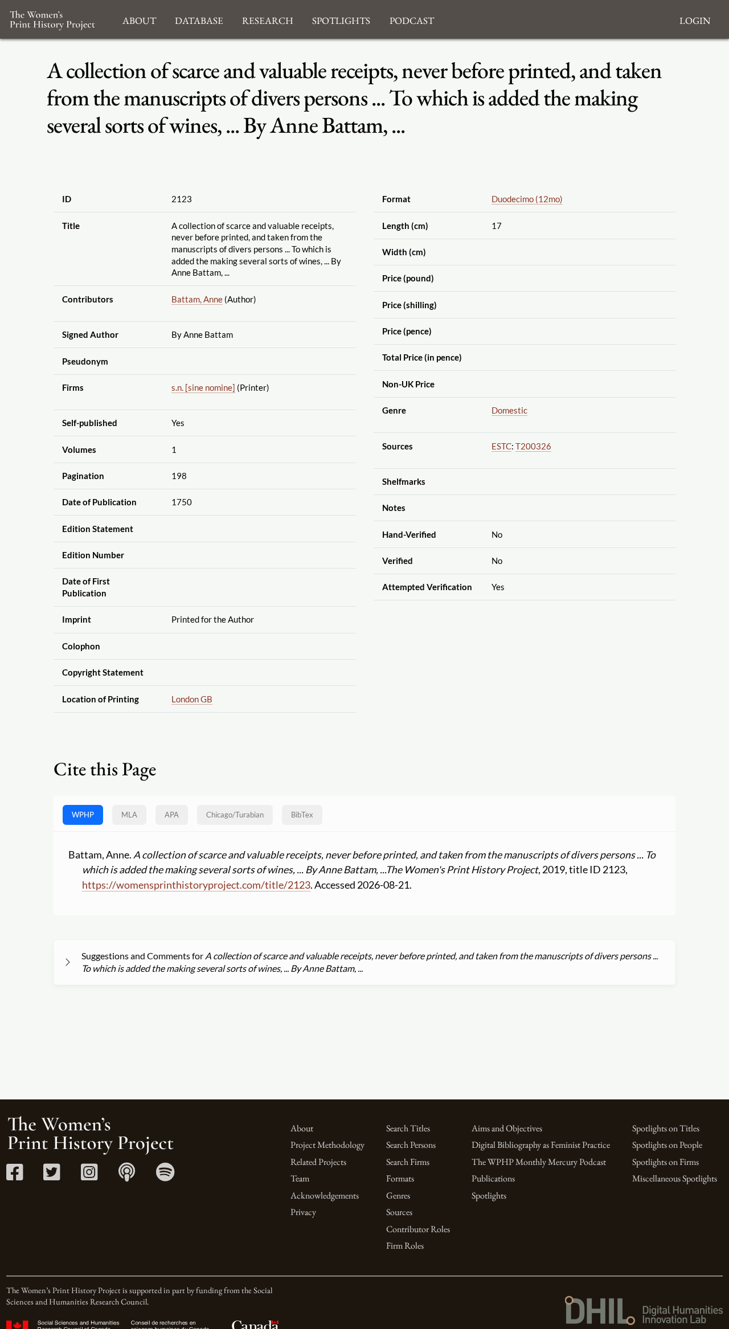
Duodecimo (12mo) (527, 199)
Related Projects (318, 1162)
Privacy (303, 1212)
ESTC (501, 446)
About (301, 1128)
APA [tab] (172, 814)
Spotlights (489, 1195)
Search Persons (411, 1145)
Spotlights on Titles (665, 1128)
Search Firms (407, 1162)
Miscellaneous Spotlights (674, 1178)
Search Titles (408, 1128)
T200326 (533, 446)
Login (694, 19)
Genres (398, 1195)
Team (299, 1178)
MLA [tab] (129, 814)
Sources (399, 1212)
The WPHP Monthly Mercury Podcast (539, 1162)
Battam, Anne (197, 299)
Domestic (509, 410)
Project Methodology (327, 1145)
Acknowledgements (324, 1195)
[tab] (235, 815)
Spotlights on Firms (665, 1162)
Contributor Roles (418, 1229)
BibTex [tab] (302, 814)
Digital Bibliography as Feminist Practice (541, 1145)
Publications (493, 1178)
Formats (400, 1178)
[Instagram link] (89, 1176)
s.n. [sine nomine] (203, 387)
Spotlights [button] (341, 19)
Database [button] (199, 19)
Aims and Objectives (507, 1128)
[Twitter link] (51, 1176)
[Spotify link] (165, 1176)
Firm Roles (405, 1246)
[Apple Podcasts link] (126, 1176)
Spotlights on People (667, 1145)
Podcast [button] (412, 19)
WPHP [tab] (83, 814)
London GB (191, 699)
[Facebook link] (14, 1176)
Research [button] (267, 19)
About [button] (139, 19)
